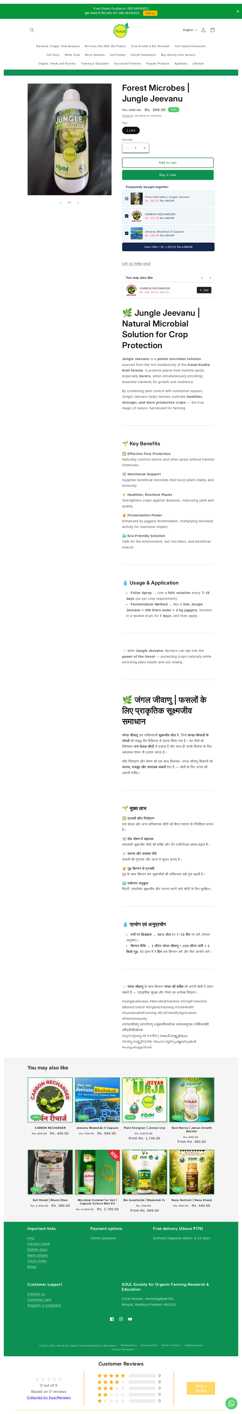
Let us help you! (136, 263)
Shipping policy (194, 1345)
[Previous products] (202, 277)
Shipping (127, 115)
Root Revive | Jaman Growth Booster (192, 1129)
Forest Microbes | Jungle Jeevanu (167, 196)
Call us (150, 13)
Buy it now (167, 175)
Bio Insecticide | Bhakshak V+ (144, 1200)
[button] (31, 30)
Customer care (39, 1300)
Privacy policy (149, 1345)
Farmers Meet (38, 1244)
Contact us (36, 1294)
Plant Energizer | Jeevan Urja (144, 1127)
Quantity (127, 139)
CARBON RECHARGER (160, 214)
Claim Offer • (168, 246)
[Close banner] (238, 11)
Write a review (201, 1388)
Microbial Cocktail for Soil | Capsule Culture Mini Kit (97, 1201)
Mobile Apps (37, 1249)
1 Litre (131, 130)
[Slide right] (78, 202)
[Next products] (210, 277)
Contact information (123, 1349)
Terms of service (170, 1345)
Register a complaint (44, 1305)
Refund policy (129, 1345)
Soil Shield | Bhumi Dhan (50, 1200)
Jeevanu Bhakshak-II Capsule (164, 231)
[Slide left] (61, 202)
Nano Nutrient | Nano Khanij (191, 1200)
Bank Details (37, 1255)
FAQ (31, 1238)
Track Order (37, 1261)
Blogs (31, 1267)
